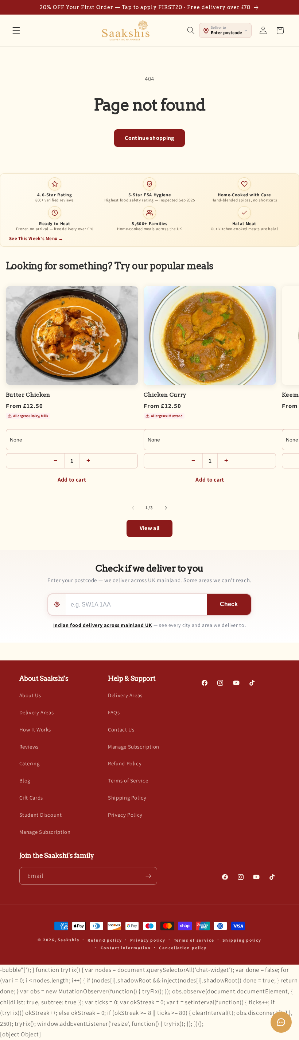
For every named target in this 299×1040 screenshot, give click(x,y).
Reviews (29, 746)
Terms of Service (128, 780)
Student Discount (40, 814)
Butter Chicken (28, 395)
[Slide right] (166, 508)
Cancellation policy (183, 947)
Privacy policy (147, 940)
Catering (29, 763)
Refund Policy (124, 763)
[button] (16, 30)
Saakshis (68, 939)
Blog (25, 780)
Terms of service (194, 940)
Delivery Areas (36, 712)
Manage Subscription (45, 831)
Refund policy (105, 940)
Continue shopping (149, 138)
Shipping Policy (127, 797)
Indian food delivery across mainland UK (102, 625)
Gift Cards (31, 797)
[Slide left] (133, 508)
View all (150, 528)
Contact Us (121, 729)
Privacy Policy (125, 814)
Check (229, 604)
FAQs (114, 712)
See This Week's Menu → (36, 238)
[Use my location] (57, 604)
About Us (30, 695)
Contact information (126, 947)
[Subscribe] (148, 876)
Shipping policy (241, 940)
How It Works (35, 729)
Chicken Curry (165, 395)
